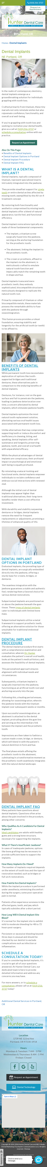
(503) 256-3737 (36, 2)
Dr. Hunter (29, 653)
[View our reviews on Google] (23, 1066)
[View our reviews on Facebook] (14, 1066)
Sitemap (27, 1149)
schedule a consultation (14, 132)
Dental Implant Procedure (16, 159)
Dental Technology (25, 1087)
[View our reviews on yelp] (32, 1066)
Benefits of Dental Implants (17, 153)
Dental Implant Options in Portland (21, 156)
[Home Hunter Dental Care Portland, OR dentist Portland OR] (23, 22)
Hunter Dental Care (26, 1144)
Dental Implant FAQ (13, 162)
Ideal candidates (10, 832)
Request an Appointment (35, 8)
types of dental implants (28, 607)
